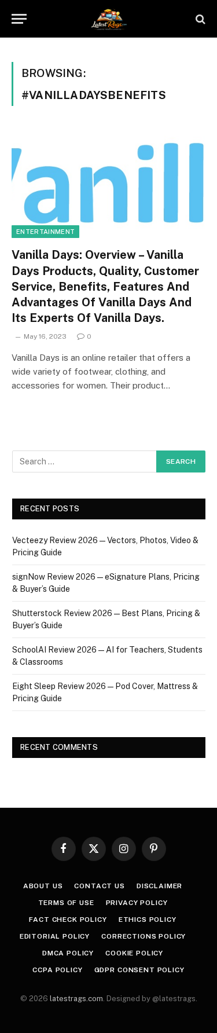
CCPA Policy (57, 970)
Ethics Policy (147, 919)
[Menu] (19, 19)
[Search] (199, 19)
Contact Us (99, 886)
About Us (43, 886)
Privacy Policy (137, 903)
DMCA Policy (68, 953)
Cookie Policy (134, 953)
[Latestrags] (108, 19)
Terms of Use (66, 903)
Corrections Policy (143, 936)
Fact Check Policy (67, 919)
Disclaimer (159, 886)
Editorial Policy (55, 936)
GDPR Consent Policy (139, 970)
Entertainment (45, 231)
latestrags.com (76, 998)
